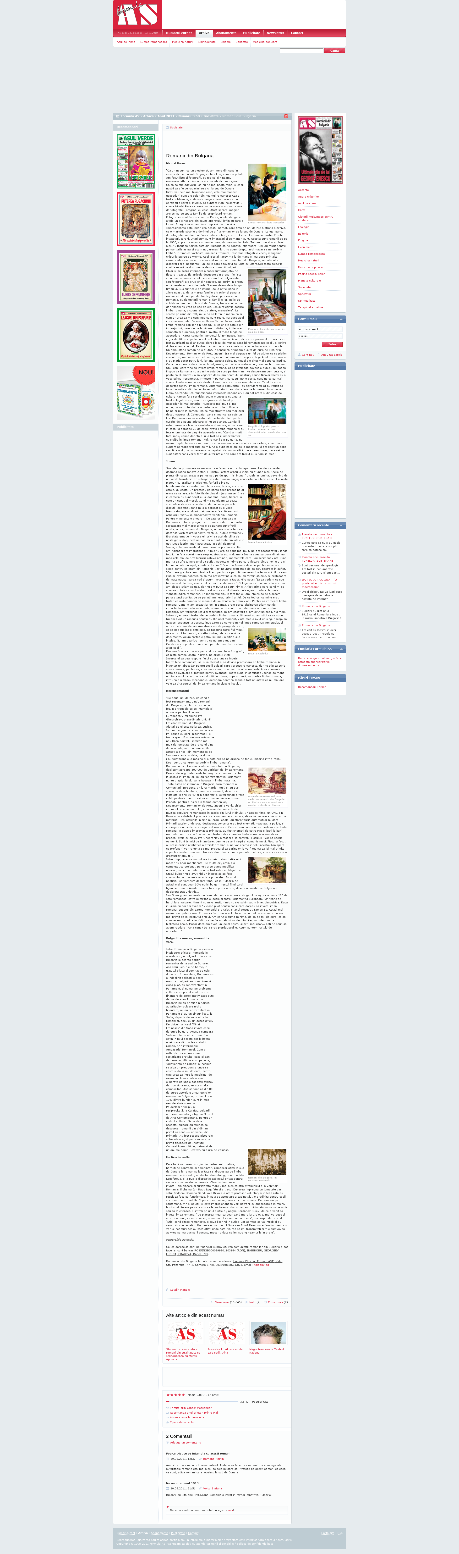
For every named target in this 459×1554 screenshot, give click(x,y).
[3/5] (176, 1395)
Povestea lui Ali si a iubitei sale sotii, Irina (225, 1351)
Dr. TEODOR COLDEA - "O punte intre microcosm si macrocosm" (319, 583)
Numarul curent (179, 33)
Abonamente (226, 33)
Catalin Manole (180, 1289)
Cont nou (308, 354)
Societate (211, 116)
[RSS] (286, 116)
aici (230, 1510)
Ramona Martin (213, 1458)
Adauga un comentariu (185, 1442)
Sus (340, 1532)
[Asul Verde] (136, 163)
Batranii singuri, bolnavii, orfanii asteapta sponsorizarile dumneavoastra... (320, 662)
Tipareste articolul (182, 1422)
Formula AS (130, 116)
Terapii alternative (310, 307)
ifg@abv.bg (261, 1264)
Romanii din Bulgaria (316, 606)
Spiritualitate (207, 41)
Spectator (304, 293)
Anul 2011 (166, 116)
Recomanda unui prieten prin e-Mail (194, 1412)
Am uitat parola (331, 354)
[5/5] (183, 1395)
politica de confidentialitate (255, 1543)
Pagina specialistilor (311, 273)
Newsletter (275, 33)
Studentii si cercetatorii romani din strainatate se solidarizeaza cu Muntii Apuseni (183, 1354)
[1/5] (168, 1395)
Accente (303, 189)
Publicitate (251, 33)
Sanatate (242, 41)
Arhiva (204, 33)
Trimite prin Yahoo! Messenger (191, 1407)
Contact (297, 33)
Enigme (226, 41)
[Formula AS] (137, 14)
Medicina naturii (182, 41)
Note (255, 1302)
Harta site (327, 1532)
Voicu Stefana (212, 1488)
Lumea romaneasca (153, 41)
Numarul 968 (189, 116)
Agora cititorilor (308, 196)
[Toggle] (341, 319)
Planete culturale (309, 280)
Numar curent (125, 1532)
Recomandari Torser (312, 686)
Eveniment (305, 247)
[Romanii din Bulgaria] (267, 325)
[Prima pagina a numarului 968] (320, 150)
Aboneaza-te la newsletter (188, 1417)
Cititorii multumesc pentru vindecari (315, 218)
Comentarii (278, 1302)
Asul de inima (126, 41)
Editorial (303, 233)
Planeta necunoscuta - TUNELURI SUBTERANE (317, 536)
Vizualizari (228, 1302)
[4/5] (179, 1395)
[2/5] (172, 1395)
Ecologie (303, 226)
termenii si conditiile (220, 1543)
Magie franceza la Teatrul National (266, 1351)
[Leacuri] (136, 221)
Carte (302, 209)
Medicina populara (265, 41)
